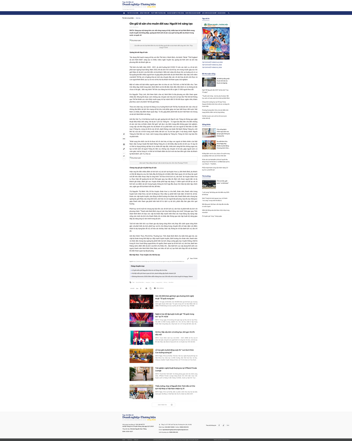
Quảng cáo (136, 439)
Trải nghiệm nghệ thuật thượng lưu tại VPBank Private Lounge (176, 369)
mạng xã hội (159, 282)
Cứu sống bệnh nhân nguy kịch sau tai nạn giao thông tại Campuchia (223, 132)
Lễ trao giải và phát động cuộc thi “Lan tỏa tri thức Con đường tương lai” (174, 351)
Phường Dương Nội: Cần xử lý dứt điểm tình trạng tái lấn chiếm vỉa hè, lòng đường (215, 111)
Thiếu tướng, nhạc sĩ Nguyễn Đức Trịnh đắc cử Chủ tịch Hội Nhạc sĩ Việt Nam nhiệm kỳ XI (175, 387)
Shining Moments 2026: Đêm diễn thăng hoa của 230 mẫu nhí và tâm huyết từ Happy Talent (162, 276)
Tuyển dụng (129, 439)
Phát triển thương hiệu (158, 13)
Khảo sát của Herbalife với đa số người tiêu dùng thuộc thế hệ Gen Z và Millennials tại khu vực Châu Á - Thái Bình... (216, 162)
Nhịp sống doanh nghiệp (193, 13)
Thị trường (206, 176)
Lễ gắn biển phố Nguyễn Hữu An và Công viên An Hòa (149, 270)
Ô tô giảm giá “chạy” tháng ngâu (212, 216)
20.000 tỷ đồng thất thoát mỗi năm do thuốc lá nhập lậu (223, 81)
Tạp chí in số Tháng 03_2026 (212, 67)
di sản (153, 282)
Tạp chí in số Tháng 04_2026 (212, 65)
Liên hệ (123, 439)
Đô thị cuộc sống (208, 74)
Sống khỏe (206, 124)
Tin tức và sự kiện (132, 13)
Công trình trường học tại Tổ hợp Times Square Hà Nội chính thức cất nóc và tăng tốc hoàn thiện (216, 104)
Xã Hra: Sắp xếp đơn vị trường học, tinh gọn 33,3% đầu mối (175, 333)
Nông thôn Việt (145, 13)
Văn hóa (138, 18)
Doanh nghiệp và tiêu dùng (175, 13)
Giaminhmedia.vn (226, 439)
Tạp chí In (205, 19)
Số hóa (165, 282)
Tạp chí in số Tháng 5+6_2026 (212, 62)
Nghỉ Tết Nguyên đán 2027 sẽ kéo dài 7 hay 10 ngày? (215, 91)
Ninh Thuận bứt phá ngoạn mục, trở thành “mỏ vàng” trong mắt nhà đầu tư (214, 199)
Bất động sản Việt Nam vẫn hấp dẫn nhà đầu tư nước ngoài (215, 205)
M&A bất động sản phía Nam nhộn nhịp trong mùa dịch (215, 211)
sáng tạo (148, 282)
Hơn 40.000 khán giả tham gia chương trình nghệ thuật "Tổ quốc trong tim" (174, 297)
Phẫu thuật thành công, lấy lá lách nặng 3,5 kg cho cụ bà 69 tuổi (215, 169)
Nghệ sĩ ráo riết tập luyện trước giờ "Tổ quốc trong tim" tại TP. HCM (174, 315)
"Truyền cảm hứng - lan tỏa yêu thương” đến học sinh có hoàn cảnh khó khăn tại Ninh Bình (216, 97)
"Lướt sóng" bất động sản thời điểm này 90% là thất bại (215, 193)
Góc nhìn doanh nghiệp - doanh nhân (213, 13)
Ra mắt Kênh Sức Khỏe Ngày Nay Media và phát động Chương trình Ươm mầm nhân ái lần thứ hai (223, 145)
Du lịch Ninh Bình (140, 282)
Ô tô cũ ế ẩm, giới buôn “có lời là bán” (223, 182)
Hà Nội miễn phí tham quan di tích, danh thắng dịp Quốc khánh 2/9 (154, 273)
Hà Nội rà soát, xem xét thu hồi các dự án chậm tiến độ (214, 117)
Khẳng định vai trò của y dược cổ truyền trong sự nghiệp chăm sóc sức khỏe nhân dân (216, 155)
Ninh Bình (171, 282)
